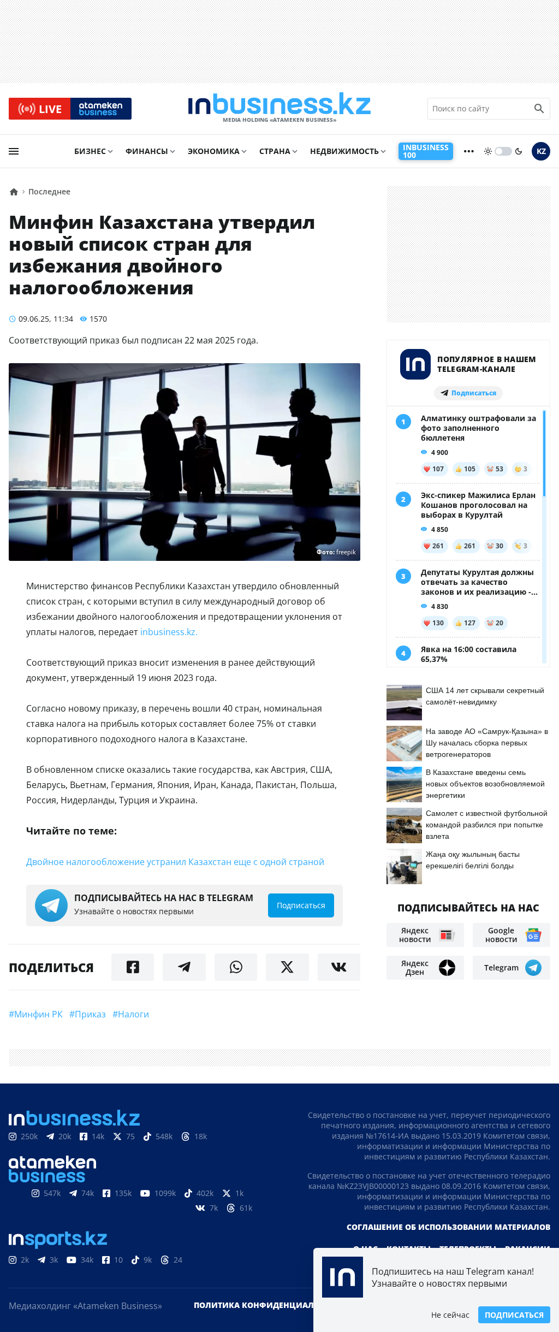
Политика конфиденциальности (270, 1305)
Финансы (147, 151)
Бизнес (90, 151)
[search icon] (539, 109)
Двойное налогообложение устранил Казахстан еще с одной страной (175, 862)
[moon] (518, 151)
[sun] (488, 151)
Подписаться (514, 1315)
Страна (274, 151)
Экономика (214, 151)
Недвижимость (344, 151)
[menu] (13, 151)
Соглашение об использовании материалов (448, 1227)
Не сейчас (450, 1315)
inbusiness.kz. (169, 632)
